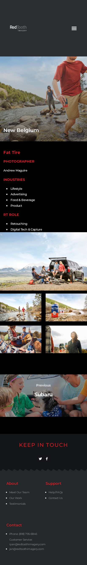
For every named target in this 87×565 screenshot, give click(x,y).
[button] (74, 28)
